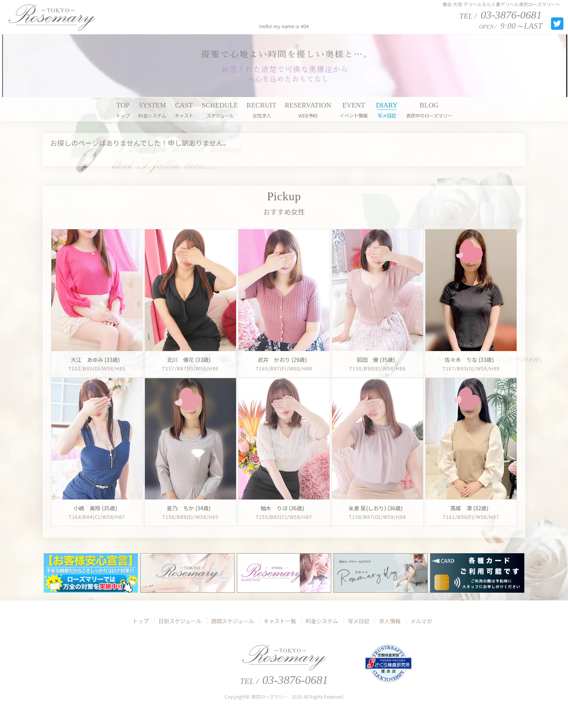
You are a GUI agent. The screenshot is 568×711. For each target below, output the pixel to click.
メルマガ (421, 621)
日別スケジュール (179, 621)
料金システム (322, 621)
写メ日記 (358, 621)
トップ (141, 621)
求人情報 (390, 621)
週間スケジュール (232, 621)
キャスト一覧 (280, 621)
